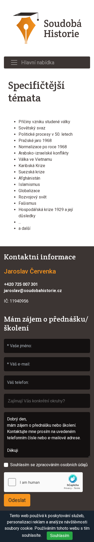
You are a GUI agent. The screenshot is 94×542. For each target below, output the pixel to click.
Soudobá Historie (47, 28)
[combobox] (47, 401)
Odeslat (17, 500)
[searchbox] (47, 398)
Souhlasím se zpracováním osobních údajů (49, 464)
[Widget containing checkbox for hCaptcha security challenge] (43, 482)
